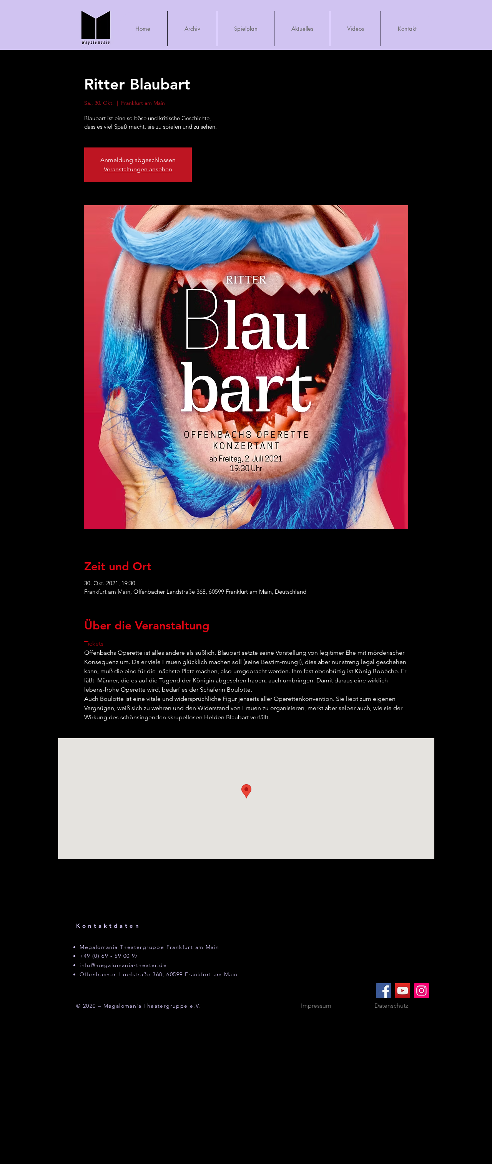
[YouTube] (402, 990)
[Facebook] (383, 990)
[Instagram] (421, 990)
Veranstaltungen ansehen (138, 169)
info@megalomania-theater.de (123, 965)
